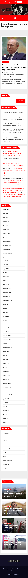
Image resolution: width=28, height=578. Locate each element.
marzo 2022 (6, 418)
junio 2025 (5, 265)
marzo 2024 (6, 324)
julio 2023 (5, 355)
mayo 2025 (6, 268)
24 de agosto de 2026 (11, 496)
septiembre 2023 (7, 347)
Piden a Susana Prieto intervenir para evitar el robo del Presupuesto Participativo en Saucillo (13, 163)
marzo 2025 (6, 276)
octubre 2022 (6, 391)
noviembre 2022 (7, 387)
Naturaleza (6, 464)
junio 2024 (5, 312)
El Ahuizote (6, 441)
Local (4, 452)
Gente (4, 445)
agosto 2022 (6, 399)
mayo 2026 (6, 221)
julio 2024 (5, 308)
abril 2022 (5, 414)
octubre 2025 (6, 249)
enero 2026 (6, 237)
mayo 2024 (6, 316)
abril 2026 (5, 225)
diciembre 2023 (7, 335)
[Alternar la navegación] (15, 18)
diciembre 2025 (7, 241)
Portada (5, 468)
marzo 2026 (6, 229)
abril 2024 (5, 320)
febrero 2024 (6, 328)
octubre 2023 (6, 343)
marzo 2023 (6, 371)
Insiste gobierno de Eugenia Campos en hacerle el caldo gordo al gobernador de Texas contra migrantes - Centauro (13, 190)
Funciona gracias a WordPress (10, 568)
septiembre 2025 (7, 253)
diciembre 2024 (7, 288)
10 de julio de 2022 (9, 72)
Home (9, 574)
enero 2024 (6, 332)
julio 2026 (5, 213)
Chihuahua (6, 433)
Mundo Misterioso (7, 460)
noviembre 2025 (7, 245)
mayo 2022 (6, 410)
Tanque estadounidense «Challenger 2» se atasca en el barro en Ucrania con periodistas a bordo (13, 153)
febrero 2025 (6, 280)
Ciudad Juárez (7, 437)
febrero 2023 (6, 375)
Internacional (6, 449)
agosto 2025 (6, 257)
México (5, 456)
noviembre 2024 (7, 292)
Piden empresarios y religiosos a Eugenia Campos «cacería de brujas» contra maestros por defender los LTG (14, 182)
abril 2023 (5, 367)
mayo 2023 (6, 363)
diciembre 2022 (7, 383)
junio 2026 (5, 217)
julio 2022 (5, 402)
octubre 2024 (6, 296)
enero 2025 (6, 284)
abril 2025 (5, 272)
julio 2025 (5, 261)
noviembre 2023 (7, 339)
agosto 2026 (6, 209)
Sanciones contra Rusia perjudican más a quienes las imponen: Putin (13, 67)
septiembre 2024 (7, 300)
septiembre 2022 (7, 395)
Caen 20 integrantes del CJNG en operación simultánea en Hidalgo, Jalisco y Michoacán (14, 139)
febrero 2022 (6, 422)
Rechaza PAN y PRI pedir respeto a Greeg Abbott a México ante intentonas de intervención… (14, 197)
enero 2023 (6, 379)
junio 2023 (5, 359)
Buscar (4, 95)
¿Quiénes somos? (16, 574)
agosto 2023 (6, 351)
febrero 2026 (6, 233)
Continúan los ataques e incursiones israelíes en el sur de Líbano (13, 494)
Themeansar (14, 570)
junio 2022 (5, 406)
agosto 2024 (6, 304)
